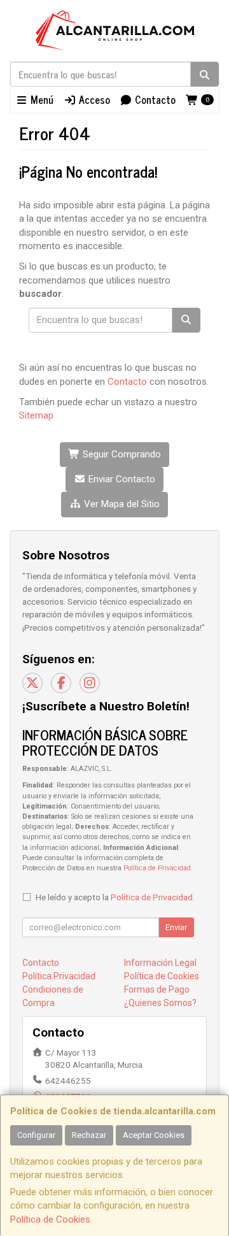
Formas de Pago (157, 989)
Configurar (36, 1135)
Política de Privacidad (157, 868)
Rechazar (89, 1135)
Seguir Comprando (120, 454)
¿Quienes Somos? (160, 1003)
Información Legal (160, 963)
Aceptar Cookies (153, 1135)
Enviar (176, 927)
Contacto (154, 99)
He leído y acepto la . (115, 897)
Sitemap (36, 415)
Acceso (93, 99)
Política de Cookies (50, 1219)
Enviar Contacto (120, 479)
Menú (40, 99)
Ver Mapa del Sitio (120, 504)
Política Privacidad (58, 976)
